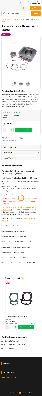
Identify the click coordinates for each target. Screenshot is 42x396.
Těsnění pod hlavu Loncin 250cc (16, 316)
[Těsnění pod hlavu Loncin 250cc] (21, 298)
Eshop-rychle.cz (27, 393)
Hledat (35, 13)
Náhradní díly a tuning (13, 19)
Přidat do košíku (23, 130)
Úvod (2, 19)
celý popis (21, 106)
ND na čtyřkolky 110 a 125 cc (14, 345)
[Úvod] (9, 8)
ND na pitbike (9, 348)
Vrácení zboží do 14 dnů (9, 378)
